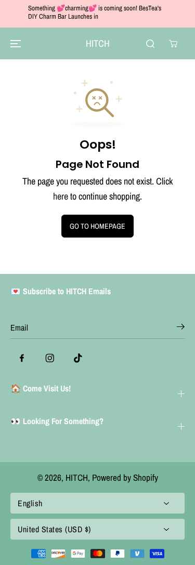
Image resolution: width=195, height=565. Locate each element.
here (60, 196)
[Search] (150, 43)
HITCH (77, 477)
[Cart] (173, 43)
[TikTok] (78, 358)
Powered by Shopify (125, 477)
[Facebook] (21, 358)
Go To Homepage (97, 226)
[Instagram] (49, 358)
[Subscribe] (181, 328)
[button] (14, 43)
